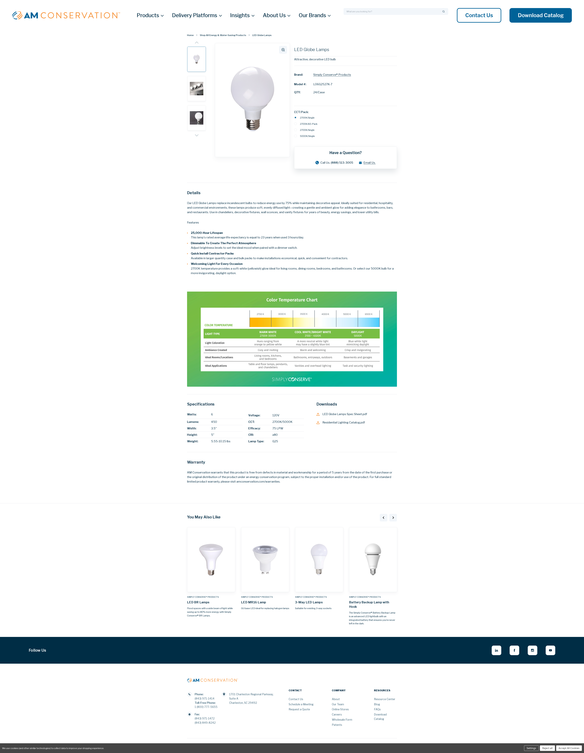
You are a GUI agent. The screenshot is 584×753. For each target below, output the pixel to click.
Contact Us (479, 15)
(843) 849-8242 (205, 722)
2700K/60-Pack (308, 123)
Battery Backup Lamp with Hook (315, 604)
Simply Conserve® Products (332, 74)
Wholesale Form (342, 719)
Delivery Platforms (194, 15)
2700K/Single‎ (307, 130)
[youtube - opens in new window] (550, 650)
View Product (211, 588)
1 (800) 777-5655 (206, 706)
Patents (337, 724)
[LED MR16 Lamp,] (211, 559)
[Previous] (196, 42)
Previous (383, 517)
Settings (531, 748)
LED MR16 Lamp (199, 602)
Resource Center (384, 699)
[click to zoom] (283, 50)
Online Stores (340, 709)
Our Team (338, 704)
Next (393, 517)
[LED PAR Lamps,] (373, 559)
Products (148, 15)
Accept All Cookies (569, 748)
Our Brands (312, 15)
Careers (337, 714)
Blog (377, 704)
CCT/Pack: (301, 112)
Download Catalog (540, 15)
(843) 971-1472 (205, 718)
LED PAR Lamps (361, 602)
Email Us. (369, 162)
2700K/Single (307, 117)
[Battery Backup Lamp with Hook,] (319, 559)
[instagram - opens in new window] (532, 650)
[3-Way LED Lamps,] (265, 559)
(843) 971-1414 (204, 698)
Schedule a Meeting (301, 704)
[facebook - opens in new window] (514, 650)
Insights (240, 15)
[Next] (196, 135)
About (336, 699)
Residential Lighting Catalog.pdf (343, 422)
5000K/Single (307, 136)
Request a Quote (299, 709)
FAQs (377, 709)
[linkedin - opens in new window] (496, 650)
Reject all (547, 748)
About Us (274, 15)
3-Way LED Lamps (255, 602)
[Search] (443, 11)
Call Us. (336, 162)
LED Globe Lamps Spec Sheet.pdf (344, 414)
